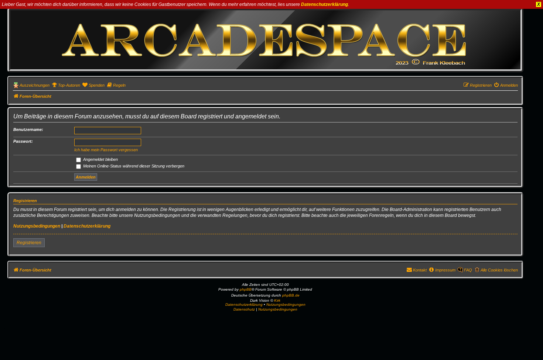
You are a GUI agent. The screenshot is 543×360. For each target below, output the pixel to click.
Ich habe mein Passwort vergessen (106, 150)
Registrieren (29, 242)
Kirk (277, 300)
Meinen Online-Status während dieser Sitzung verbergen (133, 166)
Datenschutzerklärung (324, 4)
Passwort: (23, 141)
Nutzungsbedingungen (36, 226)
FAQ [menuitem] (468, 270)
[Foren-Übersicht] (265, 40)
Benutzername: (28, 129)
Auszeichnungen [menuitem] (34, 85)
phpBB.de (291, 295)
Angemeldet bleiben (100, 159)
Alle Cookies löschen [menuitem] (499, 270)
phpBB (246, 289)
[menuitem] (65, 85)
